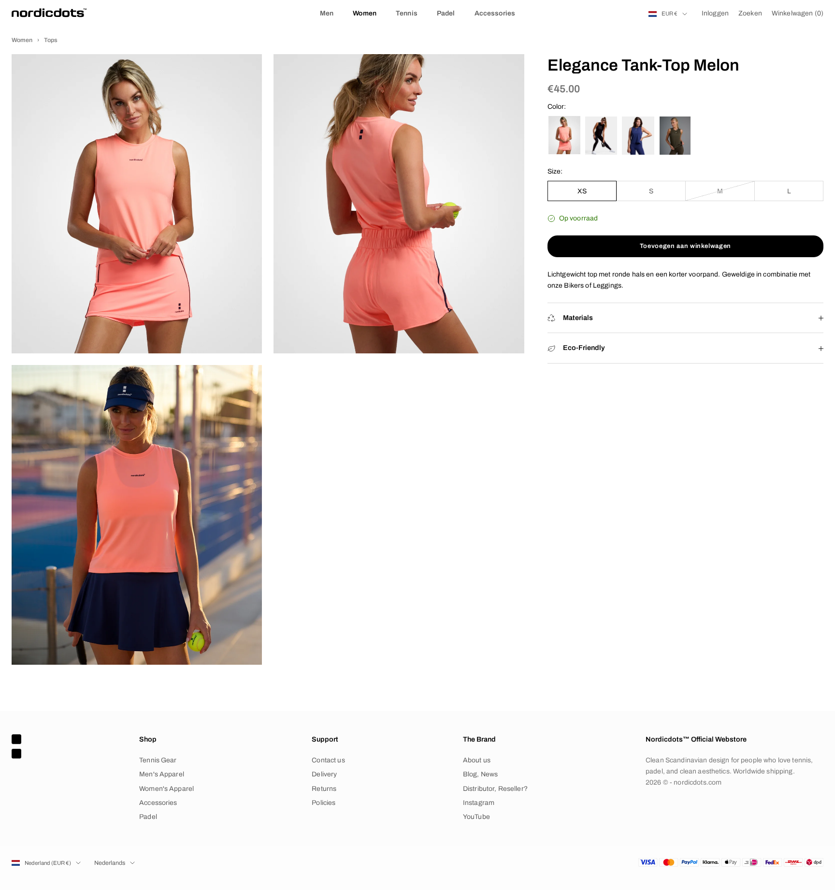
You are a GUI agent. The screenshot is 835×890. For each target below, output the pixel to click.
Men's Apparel (161, 774)
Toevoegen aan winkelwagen (685, 246)
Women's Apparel (166, 788)
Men (326, 13)
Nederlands (109, 863)
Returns (324, 788)
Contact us (328, 760)
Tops (51, 40)
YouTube (476, 816)
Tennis (407, 13)
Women (364, 13)
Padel (446, 13)
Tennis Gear (158, 760)
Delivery (324, 774)
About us (476, 760)
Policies (323, 802)
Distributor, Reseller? (495, 788)
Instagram (478, 802)
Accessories (495, 13)
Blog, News (480, 774)
